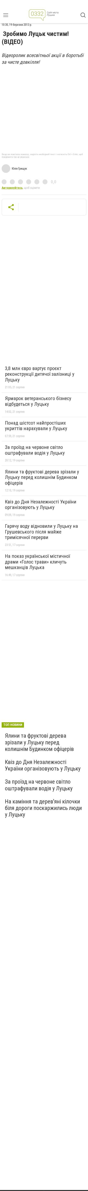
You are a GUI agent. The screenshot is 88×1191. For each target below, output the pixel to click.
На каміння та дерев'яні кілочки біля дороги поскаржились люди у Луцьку (43, 808)
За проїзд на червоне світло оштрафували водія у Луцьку (35, 450)
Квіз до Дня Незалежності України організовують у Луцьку (40, 504)
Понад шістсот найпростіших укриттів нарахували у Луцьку (36, 426)
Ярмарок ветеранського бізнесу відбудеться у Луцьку (38, 401)
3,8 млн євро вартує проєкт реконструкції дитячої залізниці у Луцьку (39, 374)
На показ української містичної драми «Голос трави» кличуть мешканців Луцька (37, 561)
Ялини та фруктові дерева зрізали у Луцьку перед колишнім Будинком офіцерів (42, 477)
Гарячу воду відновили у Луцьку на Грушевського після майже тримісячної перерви (41, 531)
